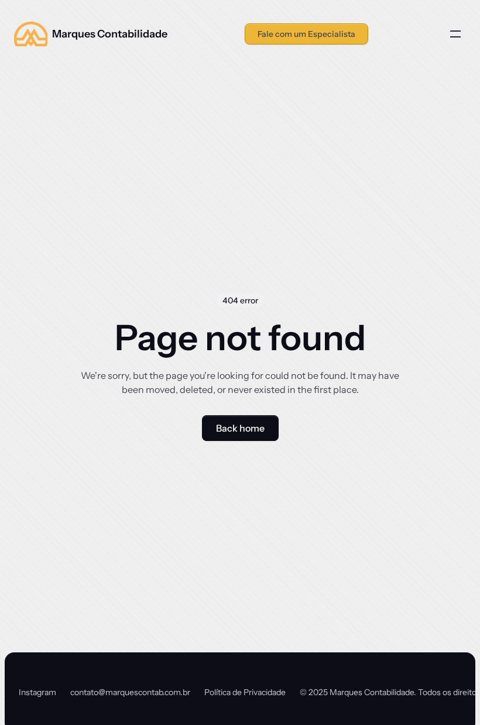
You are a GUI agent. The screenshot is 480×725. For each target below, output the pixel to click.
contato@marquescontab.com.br (130, 692)
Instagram (37, 692)
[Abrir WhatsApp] (450, 695)
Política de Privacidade (245, 692)
